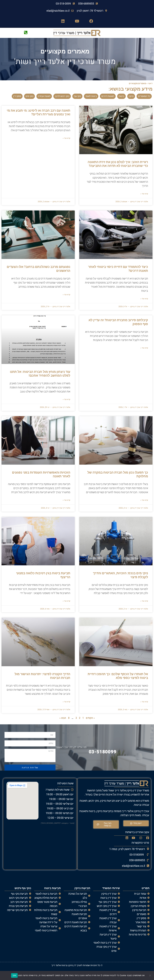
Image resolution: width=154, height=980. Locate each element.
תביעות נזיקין (82, 888)
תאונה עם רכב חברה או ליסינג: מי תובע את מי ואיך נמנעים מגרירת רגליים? (38, 112)
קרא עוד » (144, 194)
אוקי (14, 975)
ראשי (150, 83)
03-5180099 (102, 752)
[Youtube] (77, 21)
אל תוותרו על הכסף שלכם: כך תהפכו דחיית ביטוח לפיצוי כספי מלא (118, 676)
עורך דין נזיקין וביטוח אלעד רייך (66, 965)
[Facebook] (91, 21)
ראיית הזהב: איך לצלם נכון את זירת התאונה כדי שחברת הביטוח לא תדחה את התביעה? (118, 164)
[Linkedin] (63, 21)
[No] (150, 975)
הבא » (62, 718)
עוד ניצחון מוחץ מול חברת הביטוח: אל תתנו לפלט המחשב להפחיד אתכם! (40, 373)
